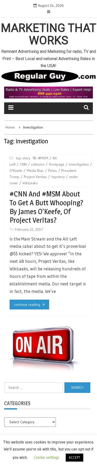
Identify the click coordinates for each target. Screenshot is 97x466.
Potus (52, 170)
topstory (58, 176)
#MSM (43, 158)
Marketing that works (48, 34)
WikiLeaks (30, 183)
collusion (37, 164)
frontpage (56, 164)
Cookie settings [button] (46, 457)
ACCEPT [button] (74, 457)
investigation (79, 164)
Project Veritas (35, 176)
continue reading (27, 304)
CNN (23, 164)
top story (23, 158)
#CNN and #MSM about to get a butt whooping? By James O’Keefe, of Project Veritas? (46, 206)
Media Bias (35, 170)
